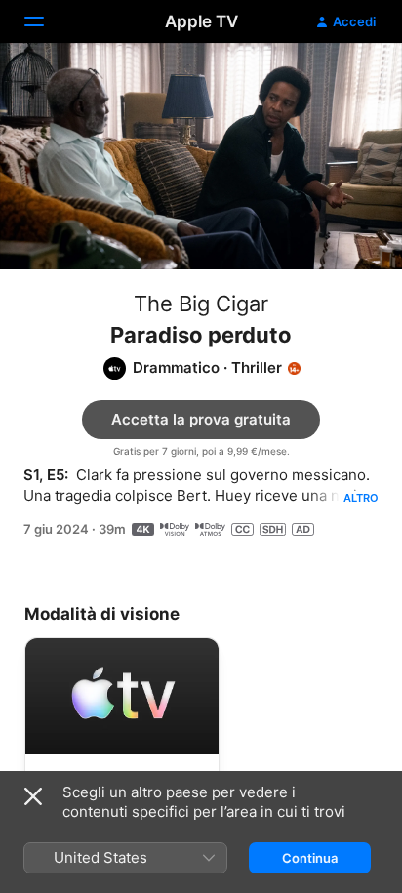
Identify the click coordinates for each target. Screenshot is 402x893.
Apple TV (201, 21)
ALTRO (361, 498)
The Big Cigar (201, 303)
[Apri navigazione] (45, 21)
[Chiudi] (33, 796)
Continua (310, 858)
